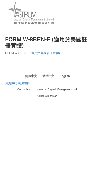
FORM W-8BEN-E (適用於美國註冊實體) (32, 53)
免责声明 (11, 83)
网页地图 (24, 83)
